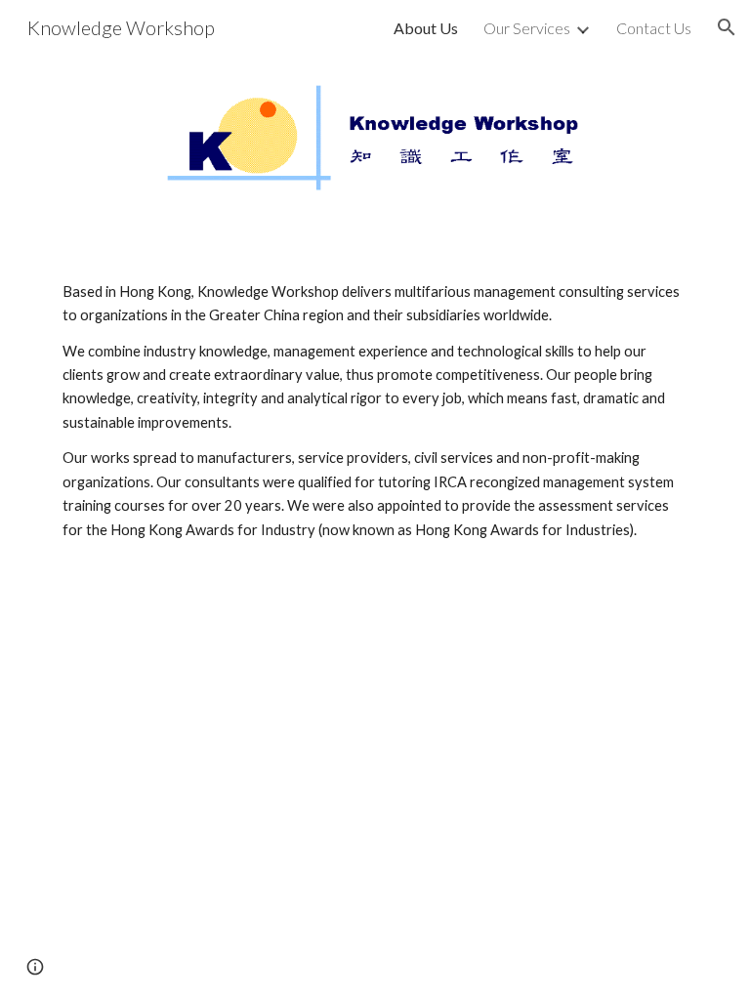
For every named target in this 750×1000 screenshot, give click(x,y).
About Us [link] (426, 28)
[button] (726, 27)
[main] (374, 411)
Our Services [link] (526, 28)
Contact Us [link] (653, 28)
